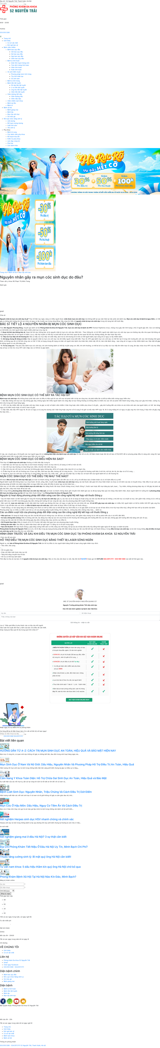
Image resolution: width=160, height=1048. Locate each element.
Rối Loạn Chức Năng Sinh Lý (14, 977)
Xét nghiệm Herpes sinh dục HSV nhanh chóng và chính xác (37, 819)
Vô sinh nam (15, 78)
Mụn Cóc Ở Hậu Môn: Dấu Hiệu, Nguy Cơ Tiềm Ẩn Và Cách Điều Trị (41, 805)
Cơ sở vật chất (12, 43)
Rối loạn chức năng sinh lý (13, 119)
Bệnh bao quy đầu (13, 49)
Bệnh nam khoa (9, 1036)
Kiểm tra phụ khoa (13, 139)
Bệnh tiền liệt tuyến (14, 83)
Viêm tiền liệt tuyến (18, 92)
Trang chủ (7, 38)
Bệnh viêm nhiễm (10, 47)
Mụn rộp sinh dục (13, 114)
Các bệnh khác (12, 145)
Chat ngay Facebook (11, 965)
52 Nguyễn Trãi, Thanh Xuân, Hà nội (33, 1045)
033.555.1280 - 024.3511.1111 (14, 967)
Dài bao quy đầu (17, 54)
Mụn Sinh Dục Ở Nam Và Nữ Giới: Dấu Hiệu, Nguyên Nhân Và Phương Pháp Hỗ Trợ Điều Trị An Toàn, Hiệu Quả (67, 764)
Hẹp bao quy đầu (17, 56)
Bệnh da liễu (11, 103)
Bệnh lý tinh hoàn (13, 61)
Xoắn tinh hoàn (16, 70)
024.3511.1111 (18, 736)
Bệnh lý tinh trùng (13, 81)
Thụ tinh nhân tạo (17, 76)
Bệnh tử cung (12, 132)
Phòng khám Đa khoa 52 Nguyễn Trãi (17, 960)
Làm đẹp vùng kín (13, 141)
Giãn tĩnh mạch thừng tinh (20, 63)
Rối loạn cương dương (15, 123)
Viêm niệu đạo (16, 99)
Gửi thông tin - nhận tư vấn (80, 622)
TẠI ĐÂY (84, 559)
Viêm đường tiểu (17, 96)
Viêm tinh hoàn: (16, 67)
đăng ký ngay (5, 893)
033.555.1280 (5, 32)
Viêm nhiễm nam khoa (15, 101)
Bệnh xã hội (8, 107)
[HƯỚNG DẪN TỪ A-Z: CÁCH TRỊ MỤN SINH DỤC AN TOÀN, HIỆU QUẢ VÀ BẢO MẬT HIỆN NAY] (4, 746)
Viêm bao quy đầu (17, 58)
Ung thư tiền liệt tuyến (19, 90)
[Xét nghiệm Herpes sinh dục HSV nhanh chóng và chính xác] (4, 815)
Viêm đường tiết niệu (14, 94)
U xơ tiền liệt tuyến (17, 87)
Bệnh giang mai (12, 110)
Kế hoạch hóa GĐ (13, 136)
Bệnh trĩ (10, 105)
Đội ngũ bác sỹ (12, 45)
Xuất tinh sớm (12, 125)
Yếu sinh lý (11, 128)
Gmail (6, 962)
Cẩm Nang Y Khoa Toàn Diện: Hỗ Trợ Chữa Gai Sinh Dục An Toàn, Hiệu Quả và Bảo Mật (53, 778)
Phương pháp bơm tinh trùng (21, 74)
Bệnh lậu (10, 112)
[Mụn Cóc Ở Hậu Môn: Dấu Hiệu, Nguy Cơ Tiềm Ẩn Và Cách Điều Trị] (4, 801)
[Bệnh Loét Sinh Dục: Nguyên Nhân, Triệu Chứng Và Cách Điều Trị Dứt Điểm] (4, 787)
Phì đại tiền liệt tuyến (18, 85)
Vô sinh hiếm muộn (14, 72)
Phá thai (10, 143)
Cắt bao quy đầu (17, 52)
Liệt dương (11, 121)
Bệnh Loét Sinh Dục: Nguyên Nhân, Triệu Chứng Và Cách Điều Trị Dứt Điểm (46, 791)
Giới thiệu (7, 41)
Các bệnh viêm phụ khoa (16, 134)
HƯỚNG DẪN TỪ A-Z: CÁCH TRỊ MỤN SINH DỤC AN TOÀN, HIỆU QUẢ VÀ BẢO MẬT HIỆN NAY (58, 750)
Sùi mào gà (11, 116)
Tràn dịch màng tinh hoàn (20, 65)
